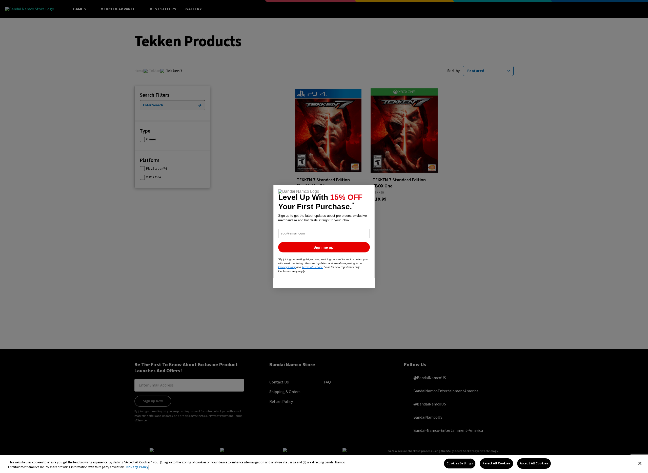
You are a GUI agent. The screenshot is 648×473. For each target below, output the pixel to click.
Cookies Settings (460, 463)
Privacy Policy (137, 467)
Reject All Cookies (496, 463)
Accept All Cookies (534, 463)
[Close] (639, 463)
